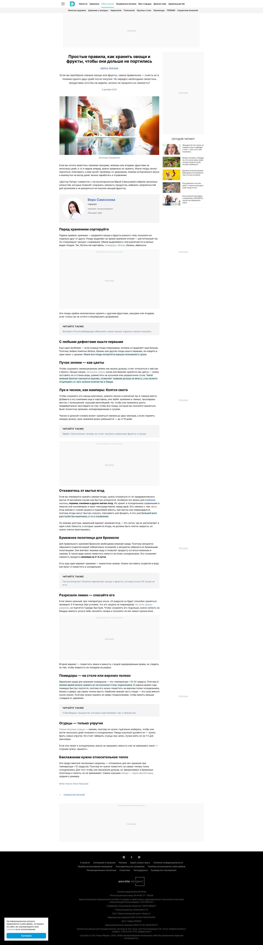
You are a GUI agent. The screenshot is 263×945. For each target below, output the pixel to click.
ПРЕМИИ (171, 10)
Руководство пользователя (163, 870)
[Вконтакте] (124, 857)
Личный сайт (95, 213)
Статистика (124, 870)
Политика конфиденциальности (168, 862)
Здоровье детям (176, 4)
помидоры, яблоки (115, 245)
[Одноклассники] (131, 857)
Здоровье (94, 4)
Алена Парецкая (80, 783)
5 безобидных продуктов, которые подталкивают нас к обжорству (99, 712)
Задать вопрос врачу (140, 862)
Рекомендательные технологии (101, 870)
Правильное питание (126, 4)
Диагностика (160, 4)
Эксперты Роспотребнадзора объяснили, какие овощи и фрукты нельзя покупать (106, 331)
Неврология (116, 10)
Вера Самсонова (101, 200)
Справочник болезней (187, 10)
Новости (83, 4)
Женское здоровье (77, 10)
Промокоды (159, 10)
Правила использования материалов (95, 866)
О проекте (85, 862)
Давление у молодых (98, 10)
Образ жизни (107, 4)
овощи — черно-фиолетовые (137, 773)
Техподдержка (140, 870)
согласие (11, 929)
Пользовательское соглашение (130, 866)
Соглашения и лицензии (104, 862)
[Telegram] (139, 857)
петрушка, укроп (96, 372)
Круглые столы (144, 10)
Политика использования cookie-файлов (166, 866)
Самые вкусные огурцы (72, 729)
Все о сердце (144, 4)
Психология (129, 10)
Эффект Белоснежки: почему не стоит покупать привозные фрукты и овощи (104, 433)
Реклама (123, 862)
